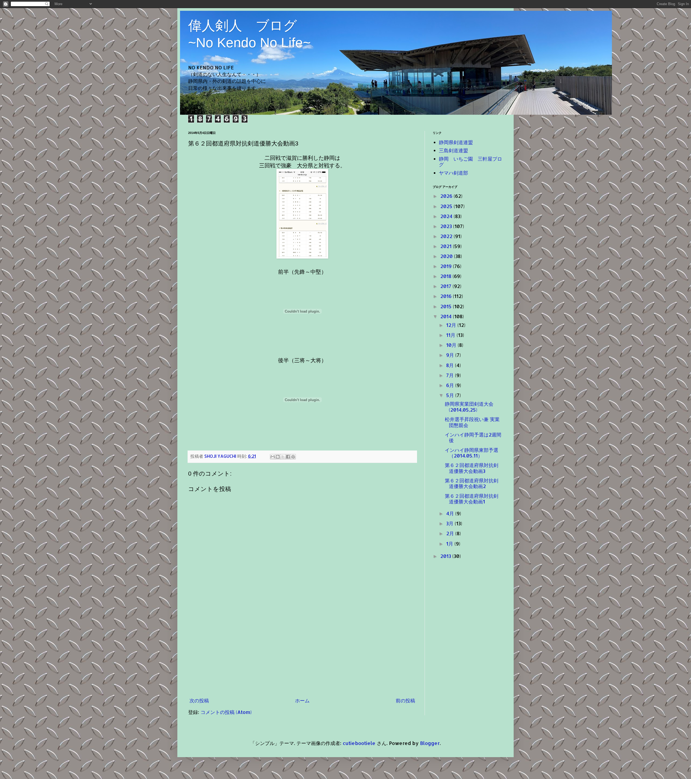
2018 (446, 276)
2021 (446, 246)
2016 (446, 296)
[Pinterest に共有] (293, 456)
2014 (446, 316)
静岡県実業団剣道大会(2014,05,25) (469, 407)
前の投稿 (405, 700)
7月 (450, 375)
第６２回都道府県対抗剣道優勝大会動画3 (471, 468)
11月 (451, 335)
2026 (447, 196)
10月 (452, 345)
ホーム (302, 700)
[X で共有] (283, 456)
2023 (446, 226)
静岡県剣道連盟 (456, 142)
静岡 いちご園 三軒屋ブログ (470, 161)
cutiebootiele (359, 743)
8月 (450, 365)
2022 (447, 236)
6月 (450, 385)
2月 (450, 533)
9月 (450, 355)
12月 (452, 325)
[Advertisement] (302, 653)
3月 (450, 523)
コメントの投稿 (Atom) (226, 712)
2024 (447, 216)
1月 (450, 543)
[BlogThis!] (277, 456)
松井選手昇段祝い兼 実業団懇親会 (472, 422)
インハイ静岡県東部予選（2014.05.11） (471, 453)
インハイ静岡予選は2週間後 (473, 437)
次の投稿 (199, 700)
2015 (446, 306)
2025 (447, 206)
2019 (446, 266)
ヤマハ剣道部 (453, 173)
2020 (447, 256)
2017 (446, 286)
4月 (450, 513)
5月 (450, 395)
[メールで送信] (272, 456)
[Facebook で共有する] (288, 456)
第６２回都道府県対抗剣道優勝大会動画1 (471, 499)
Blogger (430, 743)
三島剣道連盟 (453, 150)
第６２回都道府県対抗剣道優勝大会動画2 (471, 483)
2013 (446, 556)
